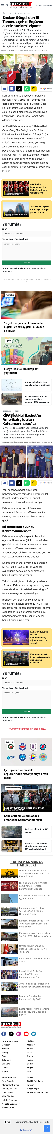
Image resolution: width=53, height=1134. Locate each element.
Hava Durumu (8, 1107)
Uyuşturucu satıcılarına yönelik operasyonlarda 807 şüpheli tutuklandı (36, 846)
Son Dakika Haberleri (37, 1092)
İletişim (30, 1084)
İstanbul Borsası (9, 1088)
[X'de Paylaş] (19, 88)
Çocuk (30, 1056)
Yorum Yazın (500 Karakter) (15, 239)
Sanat (30, 1048)
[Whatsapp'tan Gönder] (27, 88)
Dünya (5, 1067)
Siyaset (5, 1048)
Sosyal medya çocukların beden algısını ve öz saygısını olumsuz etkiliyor (24, 327)
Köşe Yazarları (9, 1077)
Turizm (30, 1060)
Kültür (30, 1071)
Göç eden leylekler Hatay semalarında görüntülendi (37, 383)
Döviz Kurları (8, 1092)
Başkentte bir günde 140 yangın (36, 830)
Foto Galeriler (9, 1081)
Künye (30, 1077)
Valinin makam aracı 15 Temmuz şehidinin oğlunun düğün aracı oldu (37, 399)
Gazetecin (6, 13)
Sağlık (30, 1067)
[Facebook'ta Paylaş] (12, 88)
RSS (8, 1122)
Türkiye (30, 1041)
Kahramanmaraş (22, 13)
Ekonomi (6, 1063)
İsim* (4, 229)
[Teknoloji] (26, 304)
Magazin (31, 1044)
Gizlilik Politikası (35, 1081)
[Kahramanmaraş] (26, 797)
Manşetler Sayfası (10, 1084)
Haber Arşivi (33, 1088)
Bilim (29, 1052)
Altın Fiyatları (8, 1096)
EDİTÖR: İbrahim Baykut (38, 51)
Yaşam (5, 1071)
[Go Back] (47, 1128)
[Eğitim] (26, 350)
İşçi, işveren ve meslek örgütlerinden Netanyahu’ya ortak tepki (26, 774)
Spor (17, 411)
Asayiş (5, 1052)
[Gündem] (26, 751)
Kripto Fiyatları (9, 1100)
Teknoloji (6, 1060)
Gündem (6, 1044)
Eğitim (30, 1063)
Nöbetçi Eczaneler (11, 1103)
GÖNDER (26, 262)
